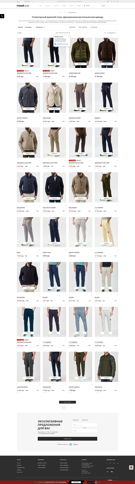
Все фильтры (39, 27)
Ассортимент (28, 27)
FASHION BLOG (63, 459)
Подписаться (67, 438)
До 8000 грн (72, 27)
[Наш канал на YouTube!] (114, 463)
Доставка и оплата (42, 463)
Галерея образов (41, 467)
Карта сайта (19, 472)
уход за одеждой (64, 465)
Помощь (19, 469)
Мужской (20, 27)
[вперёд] (71, 407)
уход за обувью (63, 463)
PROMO (87, 5)
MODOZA (19, 459)
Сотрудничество (21, 467)
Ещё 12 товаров (67, 402)
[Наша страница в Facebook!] (106, 463)
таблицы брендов (64, 469)
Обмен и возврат (42, 465)
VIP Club (19, 463)
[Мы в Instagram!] (117, 463)
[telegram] (110, 463)
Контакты (19, 465)
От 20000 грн (94, 27)
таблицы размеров (64, 467)
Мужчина (85, 420)
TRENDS (78, 5)
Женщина (76, 420)
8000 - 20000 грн (83, 27)
